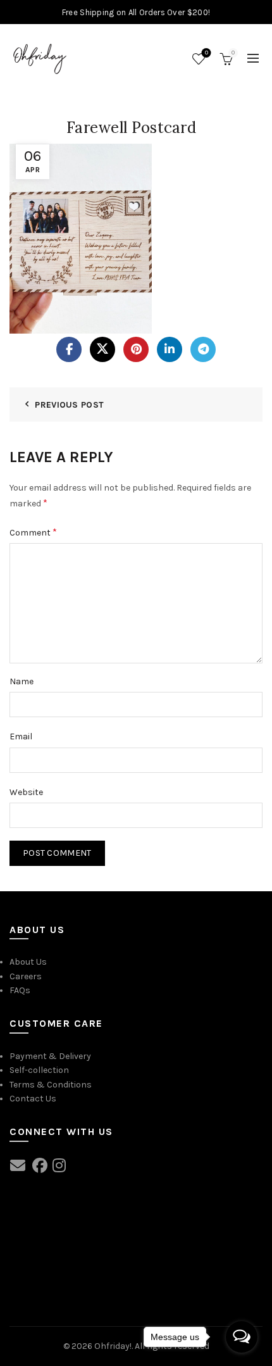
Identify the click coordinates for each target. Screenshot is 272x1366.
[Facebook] (69, 349)
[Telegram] (203, 349)
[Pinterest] (136, 349)
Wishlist (206, 52)
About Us (28, 961)
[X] (102, 349)
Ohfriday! (113, 1346)
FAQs (19, 990)
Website (26, 792)
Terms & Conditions (50, 1084)
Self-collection (39, 1070)
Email (20, 736)
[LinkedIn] (169, 349)
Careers (25, 976)
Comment (33, 532)
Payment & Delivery (50, 1056)
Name (21, 681)
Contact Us (32, 1098)
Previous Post (69, 404)
